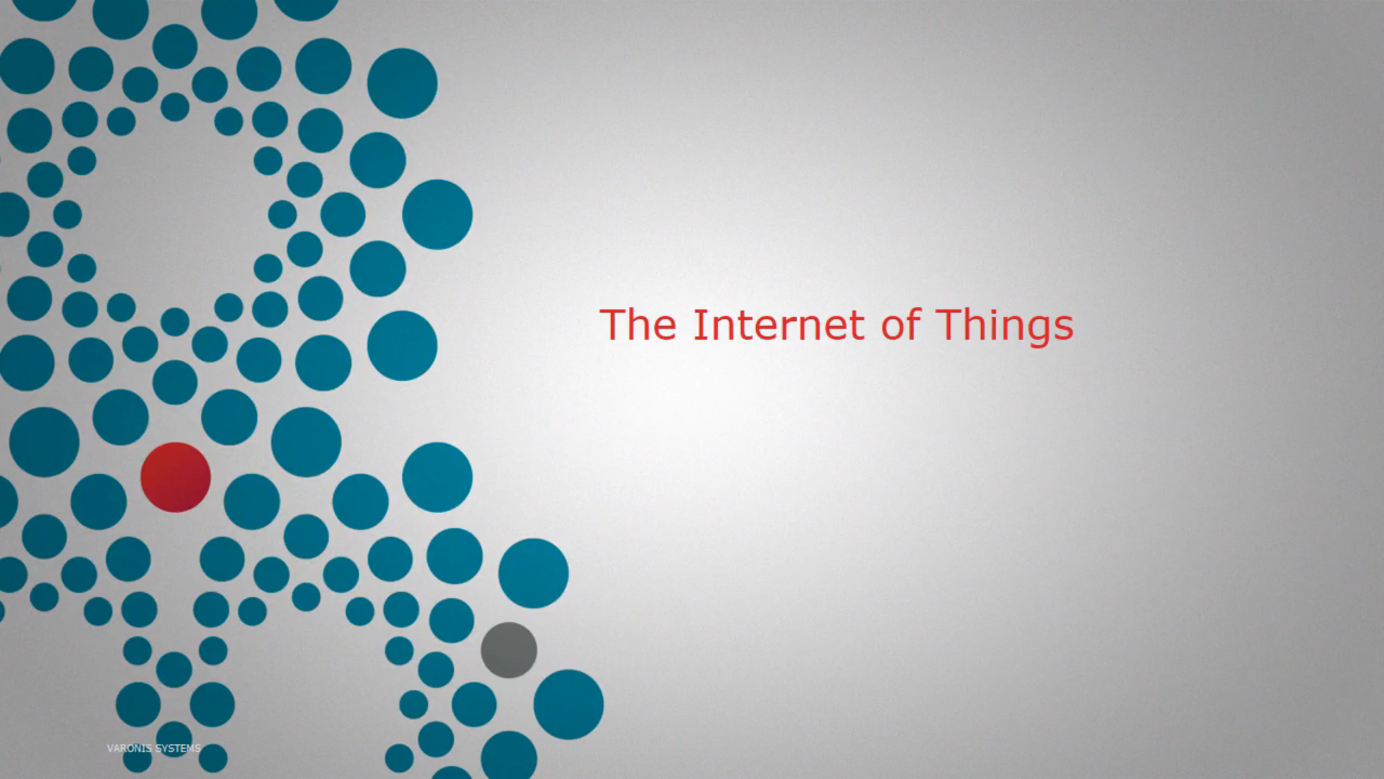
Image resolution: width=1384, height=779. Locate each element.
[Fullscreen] (1370, 767)
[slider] (682, 767)
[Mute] (1314, 767)
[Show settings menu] (1342, 767)
